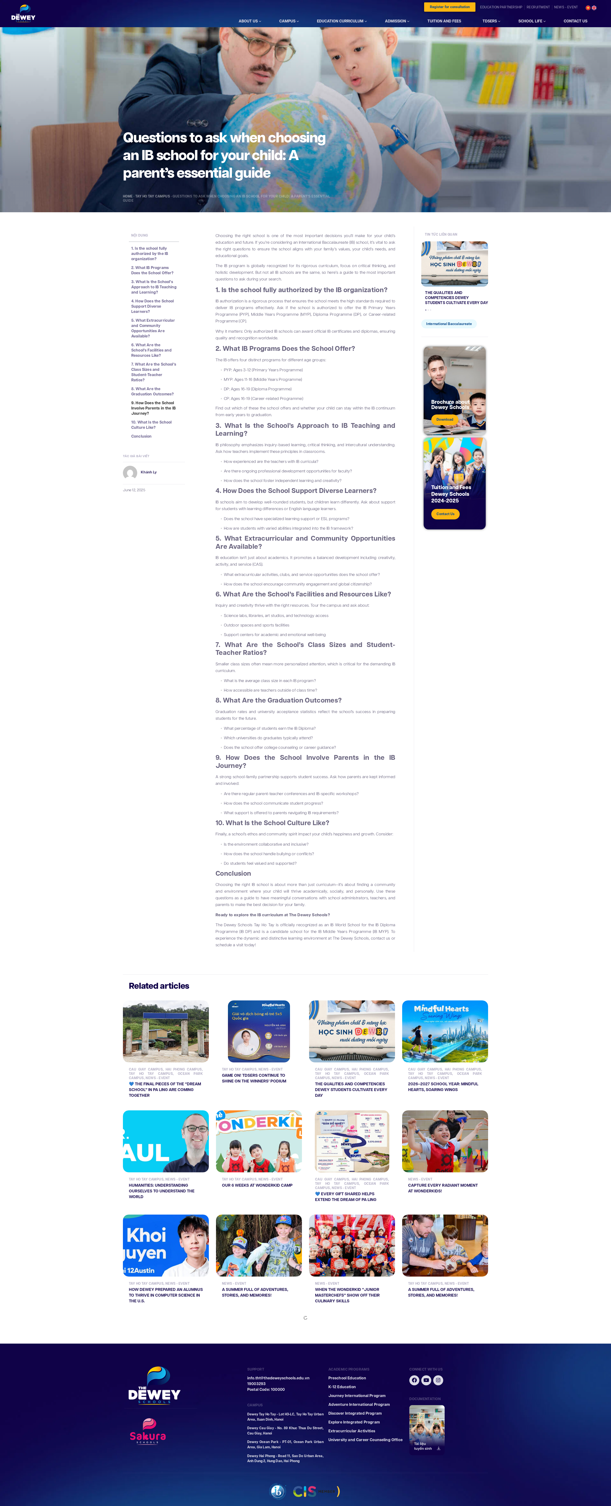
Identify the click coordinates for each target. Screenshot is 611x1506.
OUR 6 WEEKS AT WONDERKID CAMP (257, 1185)
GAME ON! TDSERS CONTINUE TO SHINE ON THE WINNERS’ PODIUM (254, 1078)
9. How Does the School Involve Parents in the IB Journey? (153, 408)
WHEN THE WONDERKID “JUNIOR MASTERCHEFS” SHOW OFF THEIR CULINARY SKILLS (347, 1295)
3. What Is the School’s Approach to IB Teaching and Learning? (154, 287)
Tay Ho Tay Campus (152, 196)
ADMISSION (395, 21)
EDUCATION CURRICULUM (340, 21)
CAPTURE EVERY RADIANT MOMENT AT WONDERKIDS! (443, 1188)
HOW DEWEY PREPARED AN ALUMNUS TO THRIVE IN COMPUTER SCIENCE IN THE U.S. (166, 1295)
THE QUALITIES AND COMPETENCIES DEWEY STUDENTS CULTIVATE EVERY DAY (456, 297)
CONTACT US (575, 21)
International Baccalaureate (449, 323)
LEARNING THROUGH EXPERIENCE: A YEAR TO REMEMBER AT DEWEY (443, 1393)
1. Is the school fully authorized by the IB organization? (149, 254)
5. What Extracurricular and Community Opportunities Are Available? (153, 328)
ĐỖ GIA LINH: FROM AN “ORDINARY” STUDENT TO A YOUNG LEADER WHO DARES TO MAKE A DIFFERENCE (350, 1396)
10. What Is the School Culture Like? (151, 425)
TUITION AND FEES (444, 21)
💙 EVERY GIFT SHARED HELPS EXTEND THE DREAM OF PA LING (345, 1196)
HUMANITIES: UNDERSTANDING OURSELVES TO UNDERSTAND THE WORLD (162, 1191)
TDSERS (490, 21)
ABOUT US (248, 21)
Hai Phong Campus (184, 1069)
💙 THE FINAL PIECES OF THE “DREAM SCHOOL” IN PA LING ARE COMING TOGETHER (165, 1089)
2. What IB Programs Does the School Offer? (152, 270)
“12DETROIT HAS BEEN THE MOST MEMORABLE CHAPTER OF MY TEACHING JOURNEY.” (161, 1396)
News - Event (158, 1078)
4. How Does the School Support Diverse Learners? (152, 306)
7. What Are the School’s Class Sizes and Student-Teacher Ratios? (153, 372)
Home (128, 196)
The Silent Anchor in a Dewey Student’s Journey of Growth (445, 1495)
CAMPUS (287, 21)
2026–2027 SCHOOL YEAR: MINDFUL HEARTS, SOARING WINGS (443, 1086)
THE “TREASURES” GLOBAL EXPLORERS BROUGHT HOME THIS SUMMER (255, 1396)
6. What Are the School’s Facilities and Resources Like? (151, 350)
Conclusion (141, 436)
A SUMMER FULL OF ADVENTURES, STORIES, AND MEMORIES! (255, 1292)
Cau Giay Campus (146, 1069)
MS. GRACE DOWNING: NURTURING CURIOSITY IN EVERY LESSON (348, 1495)
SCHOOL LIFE (530, 21)
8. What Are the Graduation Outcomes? (152, 391)
